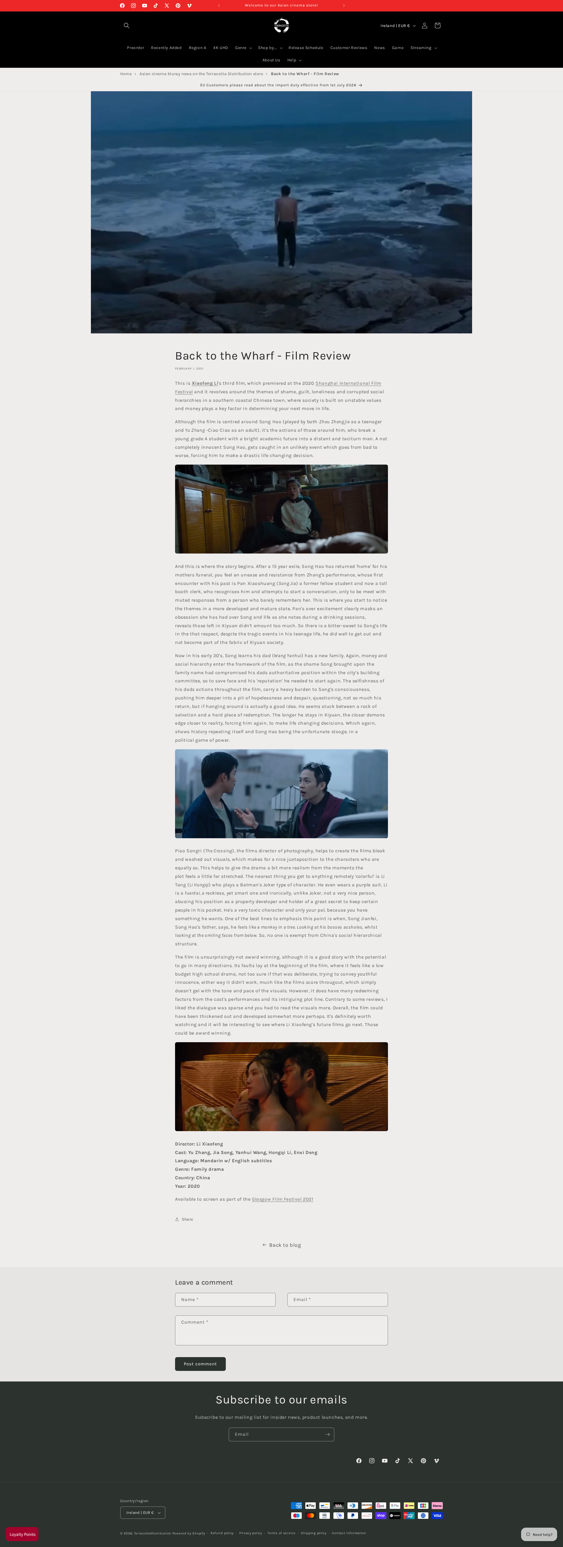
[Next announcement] (344, 5)
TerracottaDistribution (152, 1533)
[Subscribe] (327, 1434)
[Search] (126, 25)
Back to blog (285, 1245)
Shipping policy (314, 1533)
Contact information (349, 1533)
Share (187, 1219)
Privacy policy (250, 1533)
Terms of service (281, 1533)
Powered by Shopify (188, 1533)
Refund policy (222, 1533)
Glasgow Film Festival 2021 (282, 1199)
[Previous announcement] (219, 5)
